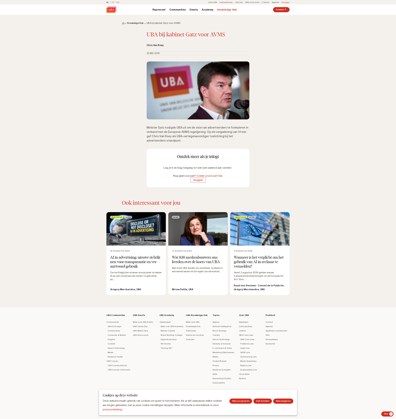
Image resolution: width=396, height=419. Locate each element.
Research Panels (115, 357)
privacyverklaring (112, 409)
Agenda (275, 2)
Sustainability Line (248, 370)
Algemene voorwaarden (276, 331)
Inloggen (285, 2)
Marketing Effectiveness (223, 352)
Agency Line (246, 365)
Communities (177, 9)
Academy (207, 9)
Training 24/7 (166, 348)
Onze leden (244, 374)
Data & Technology (116, 348)
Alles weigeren (283, 401)
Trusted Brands (219, 361)
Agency (216, 322)
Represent (159, 9)
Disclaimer (270, 344)
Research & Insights (222, 370)
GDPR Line (245, 352)
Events (194, 9)
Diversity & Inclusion (222, 344)
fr (113, 2)
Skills (215, 374)
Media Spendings (248, 361)
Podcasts (190, 339)
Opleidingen (165, 322)
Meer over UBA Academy (172, 326)
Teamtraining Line (248, 357)
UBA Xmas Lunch (140, 335)
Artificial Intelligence (222, 326)
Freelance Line (247, 344)
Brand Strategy (219, 331)
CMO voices (112, 361)
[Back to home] (111, 9)
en (117, 2)
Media (111, 352)
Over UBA (212, 2)
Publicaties (191, 331)
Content (111, 344)
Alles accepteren (241, 401)
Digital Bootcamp (168, 339)
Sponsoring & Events (222, 378)
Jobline (242, 331)
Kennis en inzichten (195, 335)
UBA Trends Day (140, 326)
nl (107, 2)
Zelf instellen (262, 401)
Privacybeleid (272, 339)
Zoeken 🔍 (281, 9)
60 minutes (166, 344)
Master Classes (168, 331)
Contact (265, 2)
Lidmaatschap (226, 2)
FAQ (267, 335)
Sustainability (219, 383)
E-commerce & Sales (222, 348)
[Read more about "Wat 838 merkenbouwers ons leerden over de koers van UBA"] (198, 253)
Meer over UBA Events (143, 322)
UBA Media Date (140, 331)
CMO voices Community (119, 370)
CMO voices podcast (117, 365)
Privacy (216, 365)
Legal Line (245, 348)
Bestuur (242, 378)
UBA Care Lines (252, 2)
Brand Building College (171, 335)
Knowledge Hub (227, 9)
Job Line (239, 2)
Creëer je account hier (209, 175)
